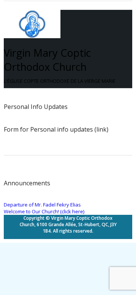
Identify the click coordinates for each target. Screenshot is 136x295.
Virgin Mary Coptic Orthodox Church (47, 60)
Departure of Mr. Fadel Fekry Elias (42, 204)
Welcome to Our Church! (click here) (44, 211)
